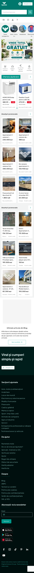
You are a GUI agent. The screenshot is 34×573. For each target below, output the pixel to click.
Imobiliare (6, 392)
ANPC (4, 484)
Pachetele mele (8, 444)
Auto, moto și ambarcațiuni (12, 389)
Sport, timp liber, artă (10, 414)
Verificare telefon (8, 453)
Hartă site (5, 468)
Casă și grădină (8, 407)
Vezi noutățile (16, 342)
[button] (23, 59)
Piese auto (6, 404)
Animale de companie (10, 417)
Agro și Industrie (8, 420)
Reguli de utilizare (9, 459)
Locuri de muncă (8, 395)
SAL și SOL (6, 499)
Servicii (4, 423)
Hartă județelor (8, 465)
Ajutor (4, 456)
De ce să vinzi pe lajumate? (12, 447)
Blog (3, 481)
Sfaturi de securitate (10, 462)
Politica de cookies (9, 490)
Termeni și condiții (9, 487)
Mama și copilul (8, 411)
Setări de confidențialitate (12, 496)
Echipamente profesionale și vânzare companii (16, 427)
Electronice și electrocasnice (13, 398)
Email (3, 511)
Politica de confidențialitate (13, 493)
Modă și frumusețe (9, 401)
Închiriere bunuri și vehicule (12, 431)
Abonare (6, 521)
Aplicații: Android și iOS (11, 450)
